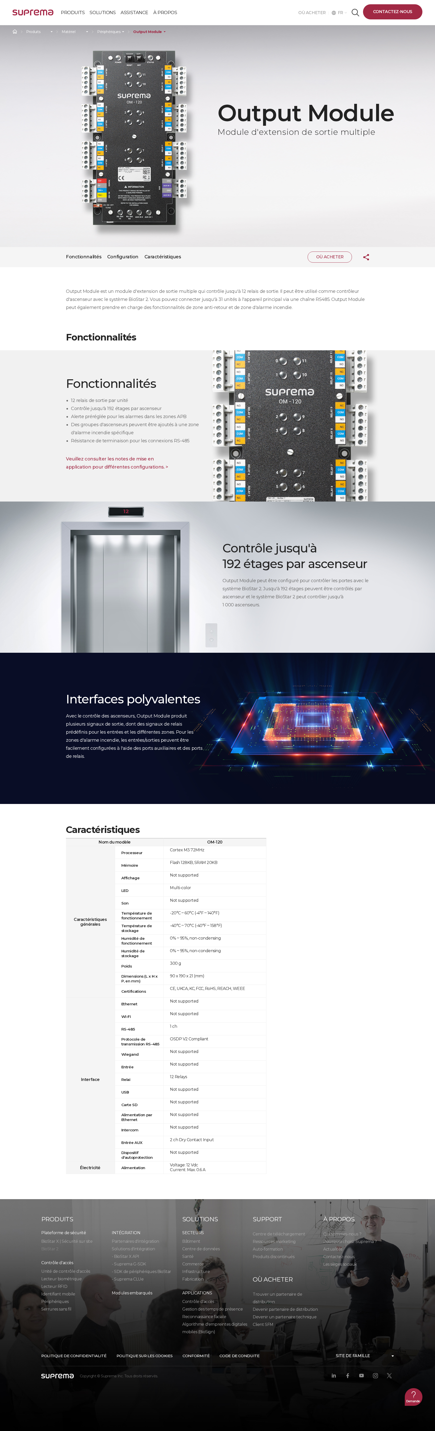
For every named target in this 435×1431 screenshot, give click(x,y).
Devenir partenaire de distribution (285, 1309)
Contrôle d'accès (198, 1301)
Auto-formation (268, 1249)
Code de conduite (239, 1355)
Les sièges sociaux (340, 1264)
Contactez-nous (392, 11)
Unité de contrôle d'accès (65, 1271)
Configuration (122, 257)
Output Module (147, 32)
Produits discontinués (274, 1256)
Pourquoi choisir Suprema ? (350, 1241)
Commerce (193, 1264)
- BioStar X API (125, 1256)
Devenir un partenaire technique (285, 1317)
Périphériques (108, 32)
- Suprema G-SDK (129, 1264)
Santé (188, 1256)
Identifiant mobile (58, 1294)
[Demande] (413, 1397)
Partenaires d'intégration (135, 1241)
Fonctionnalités (83, 257)
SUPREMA (33, 14)
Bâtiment (191, 1241)
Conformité (196, 1355)
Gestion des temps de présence (212, 1309)
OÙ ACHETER (313, 12)
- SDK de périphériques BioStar (141, 1271)
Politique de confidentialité (73, 1355)
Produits (33, 32)
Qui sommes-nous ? (342, 1234)
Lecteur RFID (54, 1286)
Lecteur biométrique (61, 1279)
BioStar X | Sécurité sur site (66, 1241)
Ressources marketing (274, 1241)
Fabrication (193, 1279)
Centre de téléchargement (279, 1234)
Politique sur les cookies (145, 1355)
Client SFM (263, 1324)
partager (362, 257)
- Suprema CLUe (127, 1279)
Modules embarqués (132, 1293)
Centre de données (201, 1249)
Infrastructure (196, 1271)
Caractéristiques (162, 257)
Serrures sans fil (56, 1309)
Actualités (332, 1249)
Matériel (68, 32)
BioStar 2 (49, 1249)
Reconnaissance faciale (204, 1316)
